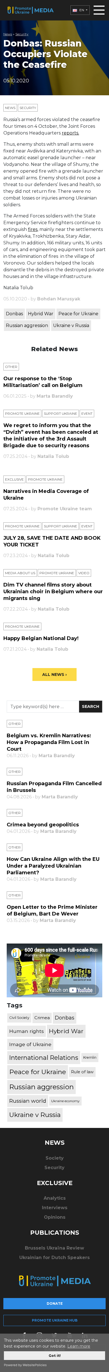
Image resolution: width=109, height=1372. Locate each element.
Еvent (87, 413)
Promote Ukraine (22, 413)
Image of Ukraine (30, 1044)
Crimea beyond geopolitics (43, 825)
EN (82, 10)
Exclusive (14, 479)
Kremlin (89, 1057)
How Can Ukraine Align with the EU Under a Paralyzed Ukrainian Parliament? (53, 866)
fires (32, 229)
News (7, 34)
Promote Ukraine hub (54, 1320)
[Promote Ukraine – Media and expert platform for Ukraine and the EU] (30, 10)
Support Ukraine (60, 413)
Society (55, 1158)
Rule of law (82, 1071)
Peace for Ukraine (78, 313)
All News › (54, 674)
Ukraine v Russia (71, 325)
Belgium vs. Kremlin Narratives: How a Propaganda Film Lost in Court (49, 742)
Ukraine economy (65, 1101)
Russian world (27, 1101)
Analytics (55, 1198)
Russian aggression (27, 325)
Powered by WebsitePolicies (25, 1365)
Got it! (55, 1356)
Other (11, 367)
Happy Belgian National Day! (41, 638)
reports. (70, 133)
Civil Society (19, 1018)
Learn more (78, 1346)
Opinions (54, 1217)
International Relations (43, 1057)
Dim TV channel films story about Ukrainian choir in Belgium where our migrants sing (53, 591)
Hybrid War (40, 313)
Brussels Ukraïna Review (54, 1248)
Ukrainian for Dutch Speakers (54, 1257)
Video (83, 573)
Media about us (20, 573)
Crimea (42, 1017)
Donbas (14, 313)
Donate (55, 1303)
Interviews (54, 1207)
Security (22, 34)
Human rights (26, 1031)
